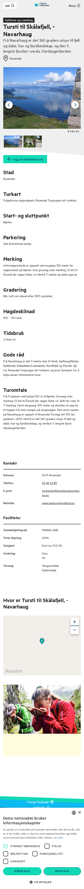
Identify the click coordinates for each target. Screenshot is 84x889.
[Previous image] (9, 105)
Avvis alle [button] (62, 871)
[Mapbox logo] (13, 671)
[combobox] (74, 813)
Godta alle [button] (22, 871)
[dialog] (42, 848)
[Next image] (75, 105)
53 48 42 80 (49, 483)
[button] (42, 882)
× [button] (79, 812)
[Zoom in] (75, 622)
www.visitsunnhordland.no (58, 503)
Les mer (58, 837)
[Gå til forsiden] (42, 4)
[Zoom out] (75, 630)
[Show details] (42, 641)
